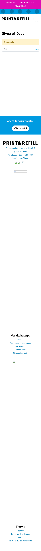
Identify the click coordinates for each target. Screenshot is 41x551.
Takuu (20, 537)
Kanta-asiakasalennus (20, 534)
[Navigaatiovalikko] (36, 19)
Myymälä (20, 531)
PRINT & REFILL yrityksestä (20, 541)
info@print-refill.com (20, 158)
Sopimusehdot (20, 346)
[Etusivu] (16, 19)
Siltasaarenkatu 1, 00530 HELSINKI (20, 148)
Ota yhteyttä (20, 128)
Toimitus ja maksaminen (20, 343)
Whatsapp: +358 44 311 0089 (20, 155)
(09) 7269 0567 (20, 152)
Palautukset (21, 350)
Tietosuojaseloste (20, 353)
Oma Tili (20, 340)
